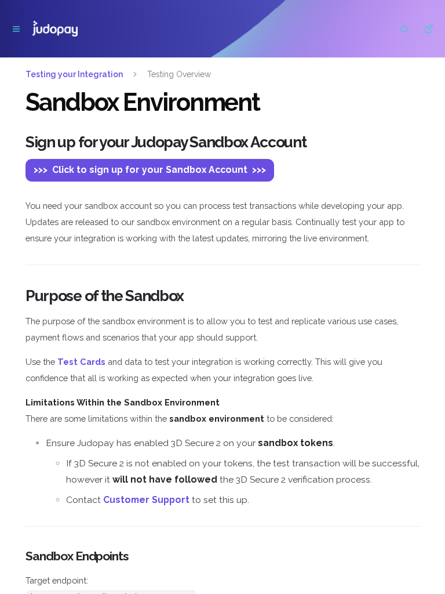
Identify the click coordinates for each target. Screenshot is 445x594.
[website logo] (55, 29)
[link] (81, 362)
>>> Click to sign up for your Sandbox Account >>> (150, 169)
